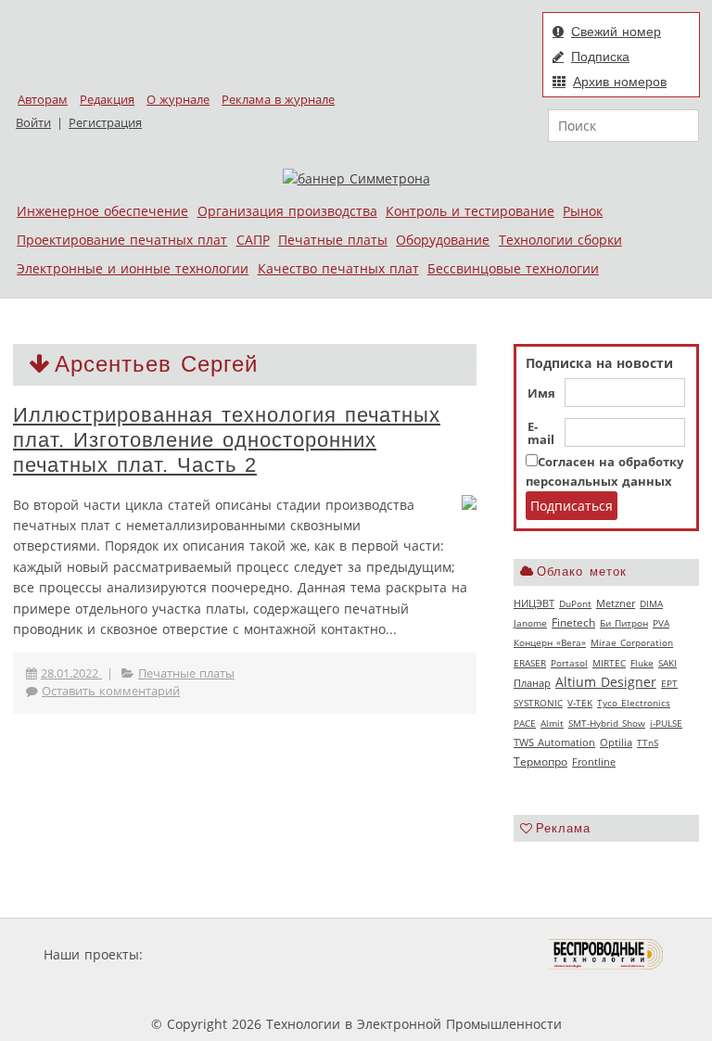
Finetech (573, 622)
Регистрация (105, 123)
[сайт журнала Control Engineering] (234, 989)
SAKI (667, 662)
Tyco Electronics (633, 702)
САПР (253, 239)
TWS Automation (554, 742)
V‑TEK (579, 702)
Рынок (583, 211)
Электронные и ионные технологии (132, 268)
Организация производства (287, 211)
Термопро (540, 761)
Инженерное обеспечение (102, 211)
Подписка (600, 56)
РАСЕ (525, 723)
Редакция (107, 100)
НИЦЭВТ (534, 603)
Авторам (43, 100)
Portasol (569, 662)
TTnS (647, 742)
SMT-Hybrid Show (606, 723)
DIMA (651, 603)
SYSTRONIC (538, 702)
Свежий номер (616, 31)
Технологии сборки (560, 239)
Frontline (594, 761)
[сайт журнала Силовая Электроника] (206, 954)
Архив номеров (620, 81)
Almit (552, 723)
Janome (530, 622)
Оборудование (443, 239)
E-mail (541, 434)
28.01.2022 (71, 673)
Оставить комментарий (111, 691)
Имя (541, 393)
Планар (532, 683)
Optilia (616, 742)
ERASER (530, 662)
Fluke (642, 662)
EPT (669, 683)
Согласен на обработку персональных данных (604, 471)
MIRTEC (609, 662)
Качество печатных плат (338, 268)
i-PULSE (666, 723)
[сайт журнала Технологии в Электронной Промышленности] (325, 954)
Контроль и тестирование (470, 211)
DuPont (575, 603)
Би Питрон (624, 622)
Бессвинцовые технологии (513, 268)
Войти (33, 123)
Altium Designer (605, 682)
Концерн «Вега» (550, 642)
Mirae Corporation (632, 642)
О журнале (178, 100)
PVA (661, 622)
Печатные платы (333, 239)
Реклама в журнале (278, 100)
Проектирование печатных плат (122, 239)
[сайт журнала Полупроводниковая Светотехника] (461, 954)
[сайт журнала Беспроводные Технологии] (607, 954)
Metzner (615, 603)
